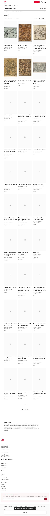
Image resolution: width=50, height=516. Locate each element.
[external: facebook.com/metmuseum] (1, 459)
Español (10, 506)
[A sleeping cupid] (10, 32)
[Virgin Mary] (39, 240)
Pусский (5, 509)
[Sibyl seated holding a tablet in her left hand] (39, 205)
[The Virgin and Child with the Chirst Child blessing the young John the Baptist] (39, 32)
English (5, 506)
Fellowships (3, 488)
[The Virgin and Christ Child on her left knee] (25, 344)
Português (15, 506)
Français (20, 506)
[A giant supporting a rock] (25, 67)
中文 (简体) (43, 506)
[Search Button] (42, 2)
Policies (2, 468)
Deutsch (30, 506)
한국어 (38, 506)
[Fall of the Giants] (25, 32)
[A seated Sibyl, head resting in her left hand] (39, 172)
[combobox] (26, 12)
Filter (24, 512)
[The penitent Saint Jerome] (25, 137)
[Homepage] (5, 2)
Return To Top (25, 409)
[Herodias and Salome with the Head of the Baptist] (39, 311)
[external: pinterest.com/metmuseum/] (5, 459)
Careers (2, 484)
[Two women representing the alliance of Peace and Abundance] (10, 67)
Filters (5, 15)
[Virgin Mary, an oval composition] (25, 240)
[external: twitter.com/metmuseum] (3, 459)
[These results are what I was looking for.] (32, 509)
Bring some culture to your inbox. (11, 494)
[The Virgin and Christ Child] (10, 274)
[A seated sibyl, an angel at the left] (10, 172)
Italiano (25, 506)
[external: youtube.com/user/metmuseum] (10, 459)
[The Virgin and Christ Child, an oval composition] (25, 311)
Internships (3, 490)
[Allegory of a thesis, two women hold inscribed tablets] (39, 67)
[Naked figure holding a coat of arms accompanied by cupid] (25, 205)
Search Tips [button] (42, 8)
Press (2, 470)
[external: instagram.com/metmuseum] (6, 459)
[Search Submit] (44, 12)
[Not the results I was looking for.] (35, 509)
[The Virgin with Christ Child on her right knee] (10, 311)
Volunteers (3, 486)
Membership (3, 475)
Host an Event (4, 477)
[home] (4, 5)
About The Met (4, 463)
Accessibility (3, 467)
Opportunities (4, 482)
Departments (3, 465)
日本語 (34, 506)
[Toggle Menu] (45, 2)
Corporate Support (5, 479)
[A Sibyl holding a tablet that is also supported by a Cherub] (10, 205)
